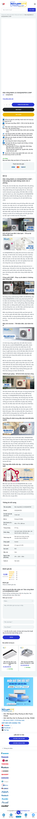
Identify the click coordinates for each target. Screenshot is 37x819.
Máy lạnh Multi (10, 14)
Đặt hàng (18, 114)
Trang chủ (3, 14)
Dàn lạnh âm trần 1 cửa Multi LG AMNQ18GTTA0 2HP (9, 663)
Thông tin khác (8, 748)
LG (3, 94)
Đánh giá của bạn (8, 597)
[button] (19, 748)
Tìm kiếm (31, 9)
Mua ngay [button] (18, 109)
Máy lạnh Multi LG (19, 14)
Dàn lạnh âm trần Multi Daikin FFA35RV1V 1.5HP (27, 662)
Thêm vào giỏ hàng (23, 104)
